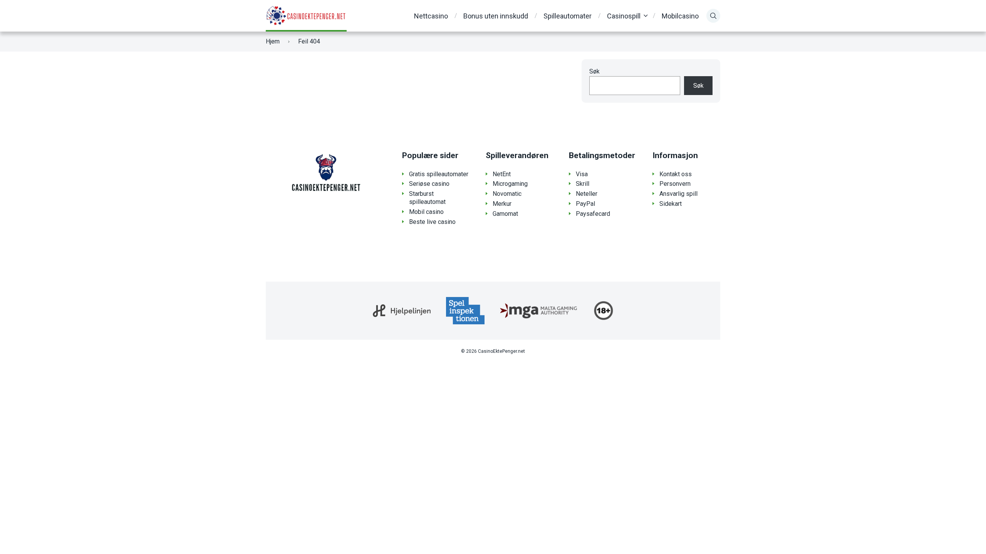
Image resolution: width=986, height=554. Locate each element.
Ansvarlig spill (678, 193)
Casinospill (624, 16)
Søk (594, 71)
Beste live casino (432, 221)
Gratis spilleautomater (438, 174)
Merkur (502, 203)
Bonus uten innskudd (495, 16)
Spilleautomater (567, 16)
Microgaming (510, 183)
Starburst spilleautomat (427, 197)
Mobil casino (426, 211)
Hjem (273, 41)
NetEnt (502, 174)
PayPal (585, 203)
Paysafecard (593, 213)
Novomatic (507, 193)
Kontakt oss (675, 174)
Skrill (582, 183)
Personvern (675, 183)
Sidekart (670, 203)
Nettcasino (431, 16)
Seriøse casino (429, 183)
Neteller (586, 193)
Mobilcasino (680, 16)
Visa (582, 174)
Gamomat (505, 213)
